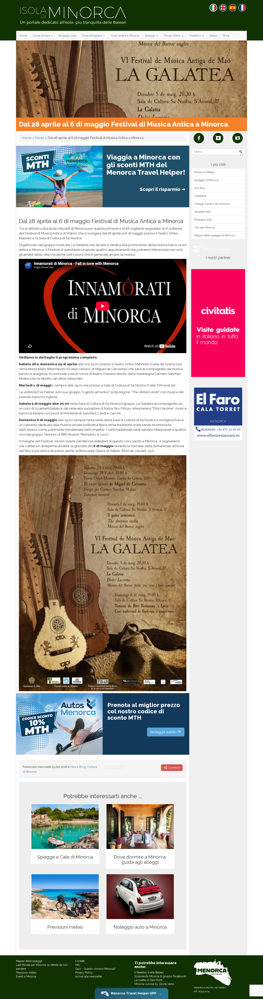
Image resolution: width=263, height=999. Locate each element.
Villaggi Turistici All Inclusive (211, 203)
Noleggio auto (67, 35)
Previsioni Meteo (204, 172)
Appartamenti (202, 211)
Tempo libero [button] (172, 35)
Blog (226, 35)
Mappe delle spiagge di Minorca (214, 235)
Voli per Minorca (204, 227)
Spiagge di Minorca (206, 180)
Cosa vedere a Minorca (125, 35)
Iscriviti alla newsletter (88, 976)
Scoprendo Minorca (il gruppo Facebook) (160, 976)
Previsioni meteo (26, 972)
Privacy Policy (84, 972)
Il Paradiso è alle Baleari (149, 972)
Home (23, 35)
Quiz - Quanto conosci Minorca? (95, 968)
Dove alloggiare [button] (92, 35)
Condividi (174, 767)
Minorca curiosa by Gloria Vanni (154, 984)
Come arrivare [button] (42, 35)
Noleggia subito (163, 732)
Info (77, 964)
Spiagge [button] (150, 35)
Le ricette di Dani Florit (148, 980)
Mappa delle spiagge (29, 961)
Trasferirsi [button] (195, 35)
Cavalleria (200, 195)
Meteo (213, 35)
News (39, 138)
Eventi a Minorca (26, 976)
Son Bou (199, 188)
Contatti (80, 961)
